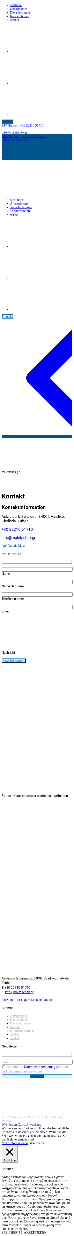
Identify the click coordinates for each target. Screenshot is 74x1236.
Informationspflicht (22, 1030)
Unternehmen (19, 1016)
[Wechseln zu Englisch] (41, 51)
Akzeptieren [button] (37, 1143)
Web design (9, 1124)
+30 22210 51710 (22, 125)
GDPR (14, 1034)
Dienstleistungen (20, 1023)
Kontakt (15, 1027)
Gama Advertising (29, 1124)
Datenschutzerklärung (40, 1067)
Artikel (14, 1038)
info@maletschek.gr (15, 132)
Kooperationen (19, 1019)
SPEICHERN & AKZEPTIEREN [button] (24, 1232)
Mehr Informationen (15, 1143)
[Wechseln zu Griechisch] (41, 83)
